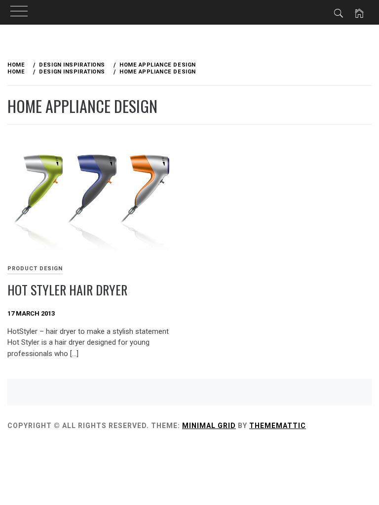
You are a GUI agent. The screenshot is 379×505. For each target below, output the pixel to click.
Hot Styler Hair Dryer (67, 289)
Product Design (35, 268)
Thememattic (277, 426)
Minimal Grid (209, 426)
